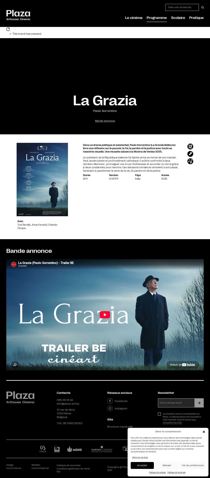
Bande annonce (105, 121)
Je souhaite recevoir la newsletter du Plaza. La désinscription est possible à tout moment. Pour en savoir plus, (182, 418)
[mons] (76, 449)
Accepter (142, 465)
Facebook (121, 401)
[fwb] (43, 449)
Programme (157, 18)
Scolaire (178, 18)
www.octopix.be (40, 468)
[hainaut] (57, 449)
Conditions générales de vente (73, 468)
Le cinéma (134, 18)
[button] (203, 431)
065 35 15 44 (65, 400)
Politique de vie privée (176, 472)
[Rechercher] (202, 7)
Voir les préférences (193, 465)
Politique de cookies (157, 472)
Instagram (121, 408)
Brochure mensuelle (120, 426)
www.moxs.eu (13, 468)
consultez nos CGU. (172, 422)
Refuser (167, 465)
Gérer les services (140, 457)
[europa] (104, 449)
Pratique (196, 18)
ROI (58, 471)
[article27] (127, 449)
